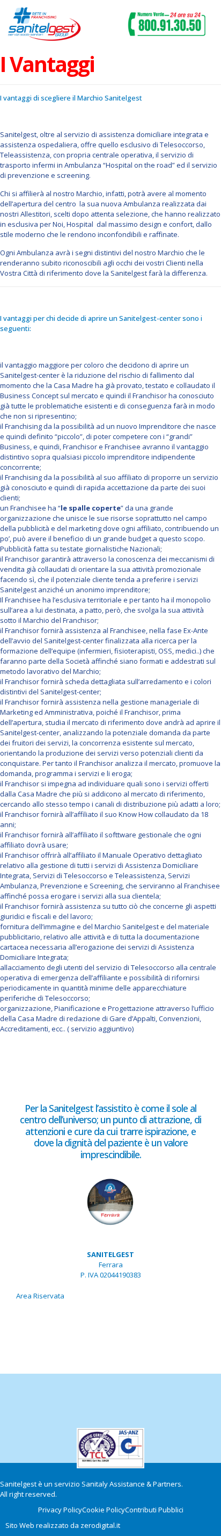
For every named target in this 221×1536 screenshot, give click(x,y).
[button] (106, 25)
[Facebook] (110, 1325)
